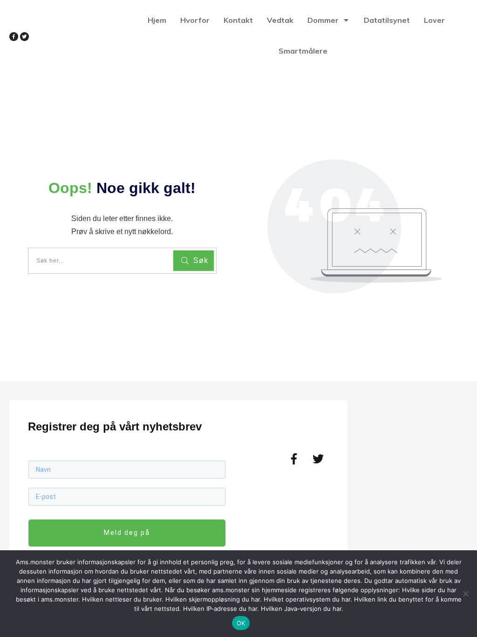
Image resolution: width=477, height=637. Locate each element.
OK (241, 623)
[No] (465, 593)
